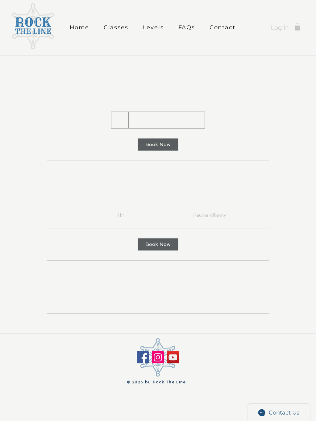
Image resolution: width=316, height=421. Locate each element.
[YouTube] (173, 357)
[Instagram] (158, 357)
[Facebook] (143, 357)
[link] (297, 27)
